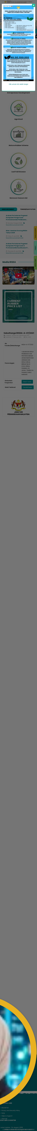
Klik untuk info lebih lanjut (18, 84)
